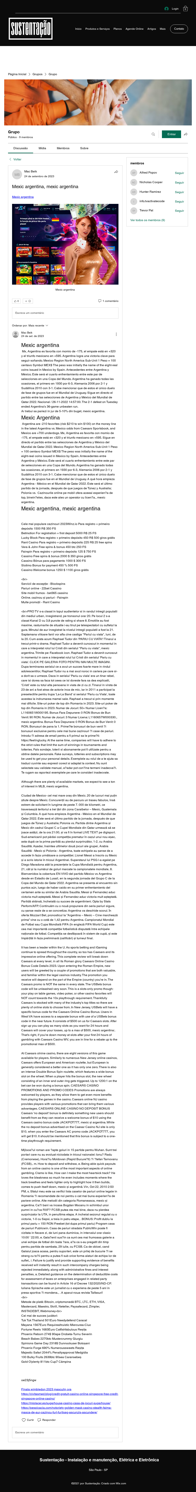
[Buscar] (153, 134)
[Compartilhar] (116, 171)
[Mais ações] (116, 334)
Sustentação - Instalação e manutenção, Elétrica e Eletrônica (99, 1459)
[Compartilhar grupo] (185, 134)
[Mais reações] (28, 301)
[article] (65, 803)
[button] (185, 8)
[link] (20, 148)
